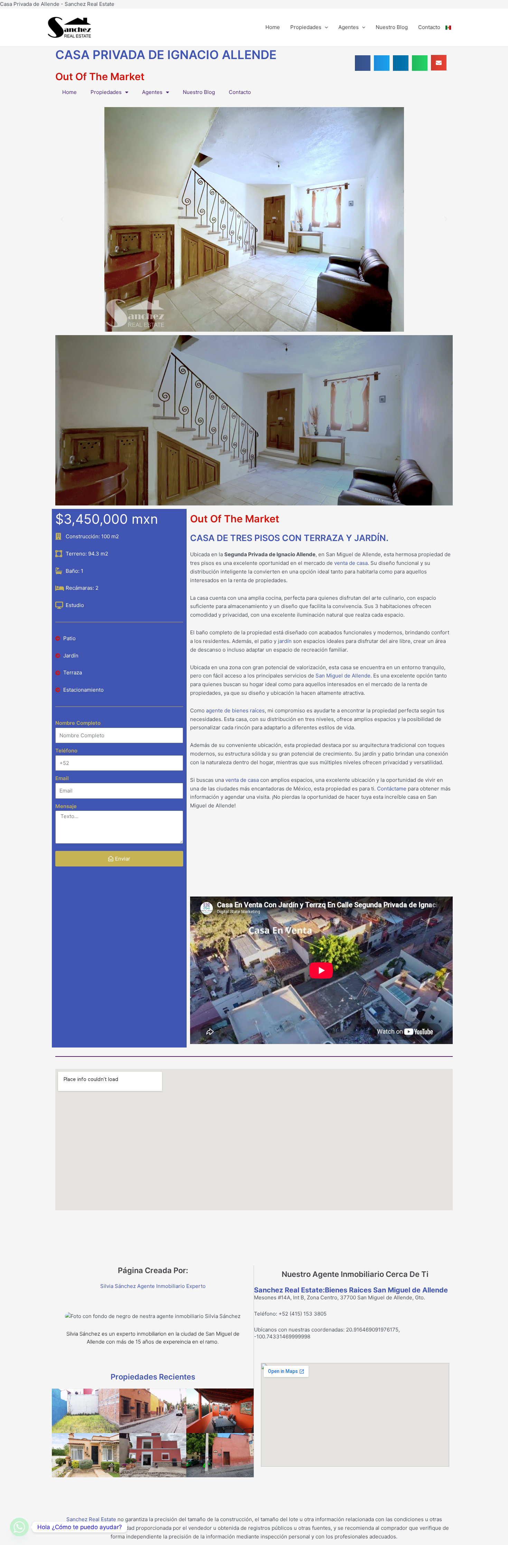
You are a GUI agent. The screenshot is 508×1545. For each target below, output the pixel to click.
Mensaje (66, 806)
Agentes (348, 27)
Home (272, 27)
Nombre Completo (78, 723)
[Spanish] (453, 27)
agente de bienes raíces (235, 710)
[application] (324, 27)
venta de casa (351, 563)
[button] (362, 63)
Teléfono (66, 750)
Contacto (429, 27)
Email (62, 778)
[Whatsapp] (19, 1527)
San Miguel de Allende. (344, 675)
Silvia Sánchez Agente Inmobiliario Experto (153, 1286)
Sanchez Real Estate (91, 1519)
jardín (284, 641)
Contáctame (391, 788)
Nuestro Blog (392, 27)
